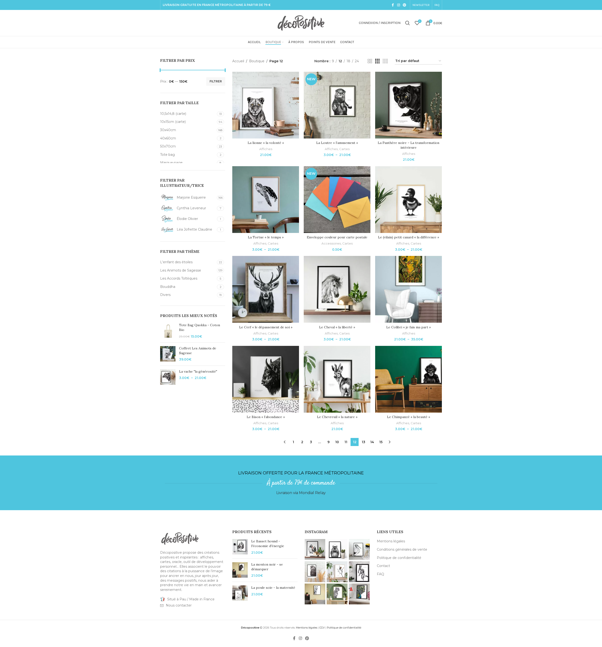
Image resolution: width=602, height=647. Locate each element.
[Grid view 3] (377, 61)
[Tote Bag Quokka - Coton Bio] (168, 331)
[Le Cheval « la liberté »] (337, 289)
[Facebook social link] (393, 5)
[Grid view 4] (385, 61)
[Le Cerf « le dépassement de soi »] (265, 289)
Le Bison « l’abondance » (266, 417)
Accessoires (331, 243)
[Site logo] (301, 23)
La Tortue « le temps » (266, 237)
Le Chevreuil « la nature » (337, 417)
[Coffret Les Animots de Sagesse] (168, 354)
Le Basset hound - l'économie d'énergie (267, 543)
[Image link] (180, 538)
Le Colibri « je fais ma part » (408, 327)
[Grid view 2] (370, 61)
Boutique (256, 61)
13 (363, 442)
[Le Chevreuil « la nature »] (337, 379)
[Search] (407, 23)
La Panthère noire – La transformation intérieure (408, 145)
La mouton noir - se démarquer (267, 566)
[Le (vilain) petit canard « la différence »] (408, 199)
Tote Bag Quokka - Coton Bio (199, 327)
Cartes (344, 149)
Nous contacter (179, 605)
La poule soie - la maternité (273, 587)
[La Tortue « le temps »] (265, 199)
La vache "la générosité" (198, 371)
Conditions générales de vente (402, 549)
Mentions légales (391, 541)
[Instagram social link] (398, 5)
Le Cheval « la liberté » (337, 327)
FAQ (380, 574)
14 (372, 442)
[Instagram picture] (315, 549)
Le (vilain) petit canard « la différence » (408, 237)
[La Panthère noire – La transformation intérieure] (408, 105)
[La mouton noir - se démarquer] (240, 570)
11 (345, 442)
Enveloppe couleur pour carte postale (337, 237)
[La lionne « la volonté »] (265, 105)
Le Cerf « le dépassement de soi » (265, 327)
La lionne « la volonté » (266, 143)
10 (337, 442)
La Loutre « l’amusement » (337, 143)
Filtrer (216, 81)
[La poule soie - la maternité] (240, 593)
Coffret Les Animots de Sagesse (197, 350)
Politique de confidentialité (399, 558)
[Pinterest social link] (404, 5)
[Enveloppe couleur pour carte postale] (337, 199)
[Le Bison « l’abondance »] (265, 379)
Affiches (265, 149)
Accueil (238, 61)
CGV (322, 627)
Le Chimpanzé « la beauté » (408, 417)
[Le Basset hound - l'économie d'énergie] (240, 547)
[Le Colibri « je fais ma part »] (408, 289)
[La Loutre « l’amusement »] (337, 105)
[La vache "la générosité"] (168, 377)
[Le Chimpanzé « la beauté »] (408, 379)
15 (380, 442)
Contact (383, 566)
